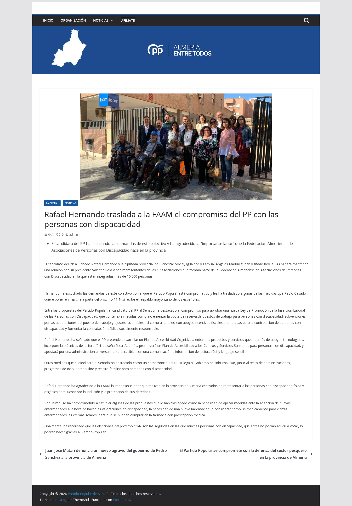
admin (73, 235)
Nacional (52, 203)
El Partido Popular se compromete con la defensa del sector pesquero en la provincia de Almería (243, 454)
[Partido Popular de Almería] (176, 29)
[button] (111, 20)
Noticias (100, 20)
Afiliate (128, 20)
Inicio (48, 20)
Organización (73, 20)
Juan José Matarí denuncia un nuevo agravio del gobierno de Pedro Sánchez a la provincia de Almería (106, 454)
